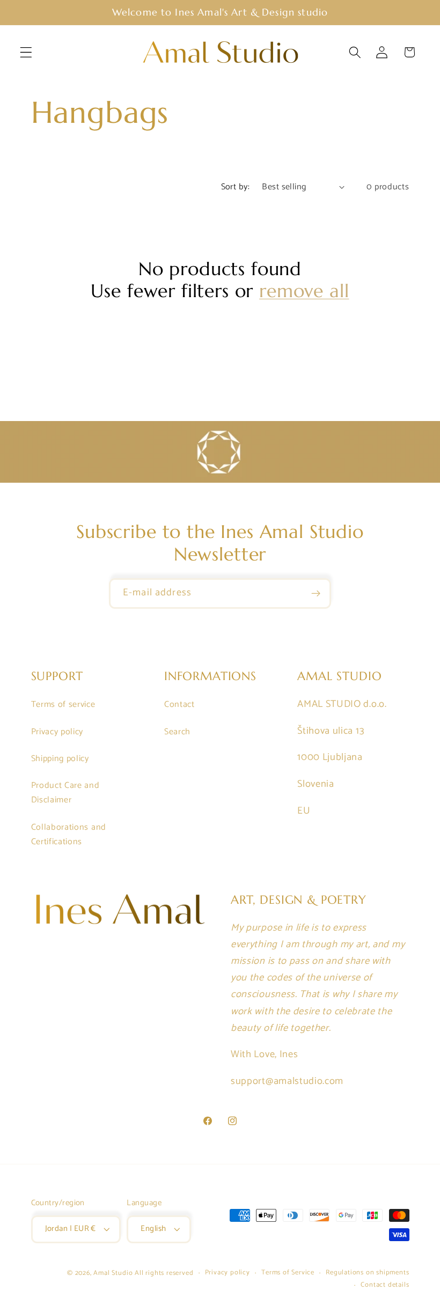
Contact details (385, 1285)
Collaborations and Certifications (68, 834)
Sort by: (235, 187)
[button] (26, 52)
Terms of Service (287, 1272)
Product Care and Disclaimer (65, 792)
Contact (179, 704)
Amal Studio (113, 1273)
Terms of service (63, 704)
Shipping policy (60, 758)
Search (177, 732)
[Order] (315, 593)
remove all (304, 291)
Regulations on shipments (367, 1272)
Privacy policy (57, 732)
